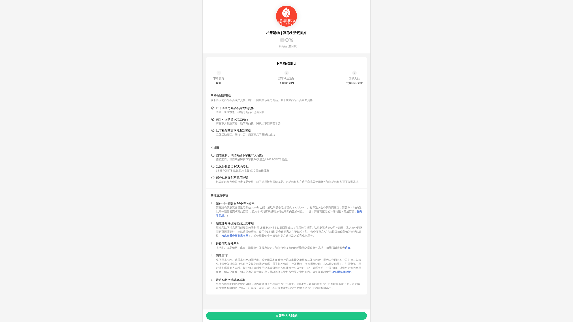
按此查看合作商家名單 (234, 235)
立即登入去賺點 (286, 316)
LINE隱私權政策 (341, 271)
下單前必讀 (284, 63)
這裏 (347, 247)
